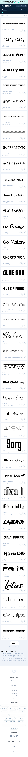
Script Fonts (23, 705)
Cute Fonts (5, 711)
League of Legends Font (14, 685)
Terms (14, 746)
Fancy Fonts (4, 708)
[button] (22, 6)
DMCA (14, 751)
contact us (16, 2)
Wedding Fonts (9, 718)
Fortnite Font (14, 698)
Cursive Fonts (15, 705)
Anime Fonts (20, 721)
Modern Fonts (13, 711)
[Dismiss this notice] (26, 2)
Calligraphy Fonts (5, 705)
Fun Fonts (12, 715)
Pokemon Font (14, 688)
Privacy (14, 744)
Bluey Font (14, 693)
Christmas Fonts (21, 715)
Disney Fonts (14, 728)
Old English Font (6, 725)
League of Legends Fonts (9, 721)
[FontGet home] (6, 6)
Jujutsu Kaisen (14, 690)
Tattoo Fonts (12, 708)
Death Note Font (14, 680)
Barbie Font (14, 695)
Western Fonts (18, 718)
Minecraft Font (14, 683)
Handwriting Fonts (22, 708)
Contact (14, 749)
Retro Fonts (5, 715)
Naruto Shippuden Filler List (19, 725)
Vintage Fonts (22, 711)
